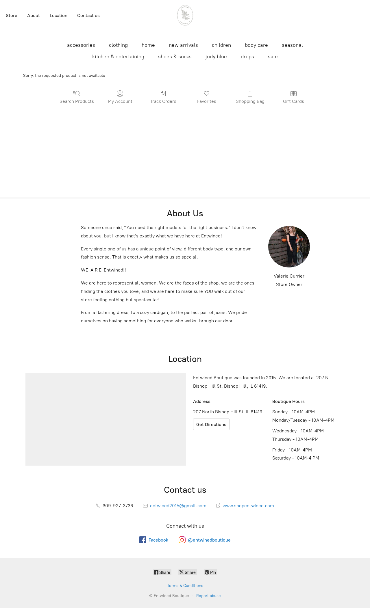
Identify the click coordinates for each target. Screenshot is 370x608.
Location (58, 15)
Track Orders (163, 101)
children (221, 45)
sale (273, 56)
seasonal (292, 45)
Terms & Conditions (185, 585)
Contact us (88, 15)
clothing (118, 45)
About (33, 15)
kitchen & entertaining (118, 56)
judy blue (216, 56)
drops (247, 56)
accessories (81, 45)
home (148, 45)
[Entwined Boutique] (185, 15)
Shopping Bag (250, 101)
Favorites (206, 101)
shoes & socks (175, 56)
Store (11, 15)
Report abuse (208, 595)
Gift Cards (293, 101)
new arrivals (183, 45)
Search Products (77, 101)
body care (256, 45)
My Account (120, 101)
